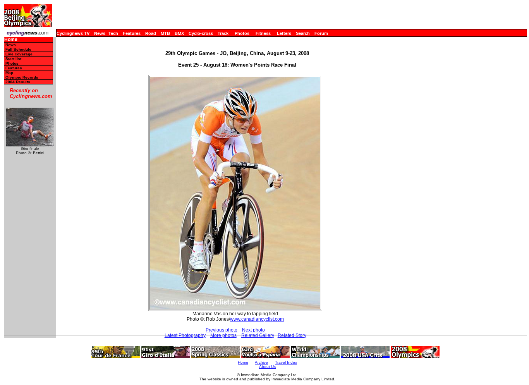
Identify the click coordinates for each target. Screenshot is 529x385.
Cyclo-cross (201, 33)
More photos (223, 335)
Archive (261, 362)
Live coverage (19, 54)
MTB (165, 33)
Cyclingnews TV (73, 33)
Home (10, 39)
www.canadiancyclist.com (257, 319)
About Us (267, 366)
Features (132, 33)
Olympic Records (21, 77)
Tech (113, 33)
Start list (13, 59)
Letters (284, 33)
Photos (242, 33)
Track (223, 33)
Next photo (253, 330)
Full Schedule (18, 49)
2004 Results (17, 82)
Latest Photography (185, 335)
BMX (179, 33)
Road (150, 33)
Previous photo (221, 330)
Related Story (292, 335)
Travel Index (286, 362)
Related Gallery (257, 335)
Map (9, 72)
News (99, 33)
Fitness (263, 33)
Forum (321, 33)
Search (303, 33)
